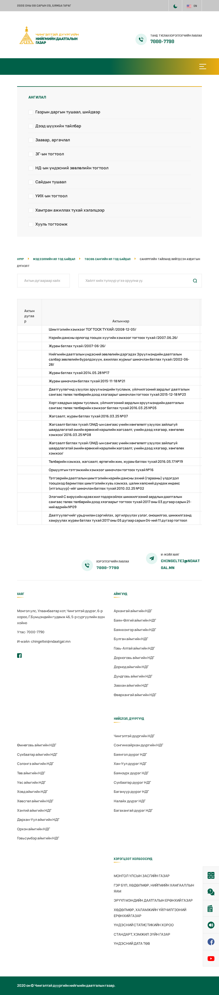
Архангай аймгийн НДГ (133, 610)
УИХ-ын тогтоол (51, 195)
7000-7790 (162, 42)
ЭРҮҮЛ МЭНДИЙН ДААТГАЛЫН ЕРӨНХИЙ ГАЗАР (153, 900)
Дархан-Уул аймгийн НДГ (38, 819)
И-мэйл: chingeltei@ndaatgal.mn (43, 641)
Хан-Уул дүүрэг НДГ (130, 763)
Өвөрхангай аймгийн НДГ (135, 694)
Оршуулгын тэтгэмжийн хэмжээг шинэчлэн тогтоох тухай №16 (101, 469)
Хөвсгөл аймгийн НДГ (35, 801)
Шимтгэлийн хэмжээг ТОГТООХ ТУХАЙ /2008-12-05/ (92, 329)
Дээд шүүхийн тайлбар (58, 125)
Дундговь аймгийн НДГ (133, 676)
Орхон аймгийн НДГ (33, 829)
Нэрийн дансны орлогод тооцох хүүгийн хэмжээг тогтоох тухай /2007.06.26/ (113, 337)
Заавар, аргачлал (52, 139)
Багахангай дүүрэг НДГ (133, 810)
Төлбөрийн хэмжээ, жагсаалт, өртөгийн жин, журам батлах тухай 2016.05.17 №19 (116, 461)
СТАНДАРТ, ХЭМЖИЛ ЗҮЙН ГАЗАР (142, 934)
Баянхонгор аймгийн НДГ (135, 629)
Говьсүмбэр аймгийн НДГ (38, 838)
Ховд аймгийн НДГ (32, 791)
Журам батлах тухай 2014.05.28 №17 (79, 372)
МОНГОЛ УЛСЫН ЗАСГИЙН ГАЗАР (142, 875)
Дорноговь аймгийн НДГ (134, 657)
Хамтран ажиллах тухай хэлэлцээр (70, 210)
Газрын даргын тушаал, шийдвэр (67, 111)
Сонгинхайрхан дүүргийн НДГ (138, 745)
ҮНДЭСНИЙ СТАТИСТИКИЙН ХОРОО (144, 924)
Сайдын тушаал (50, 181)
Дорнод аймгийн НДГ (131, 666)
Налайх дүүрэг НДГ (129, 801)
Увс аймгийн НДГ (31, 782)
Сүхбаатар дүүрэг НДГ (132, 782)
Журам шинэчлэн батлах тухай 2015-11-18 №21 (87, 381)
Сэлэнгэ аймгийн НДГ (35, 763)
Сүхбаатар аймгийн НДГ (37, 754)
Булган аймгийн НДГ (131, 638)
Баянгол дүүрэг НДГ (130, 754)
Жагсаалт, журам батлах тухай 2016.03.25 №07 (88, 416)
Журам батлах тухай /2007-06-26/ (77, 345)
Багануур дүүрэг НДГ (131, 791)
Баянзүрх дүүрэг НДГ (131, 773)
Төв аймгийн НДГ (31, 773)
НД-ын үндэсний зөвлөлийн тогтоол (71, 167)
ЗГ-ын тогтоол (49, 153)
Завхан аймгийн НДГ (131, 685)
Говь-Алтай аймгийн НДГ (134, 648)
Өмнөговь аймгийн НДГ (36, 745)
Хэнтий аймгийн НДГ (34, 810)
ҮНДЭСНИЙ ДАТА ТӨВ (132, 943)
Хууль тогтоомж (51, 224)
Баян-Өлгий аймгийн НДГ (135, 620)
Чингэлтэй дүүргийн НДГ (134, 735)
